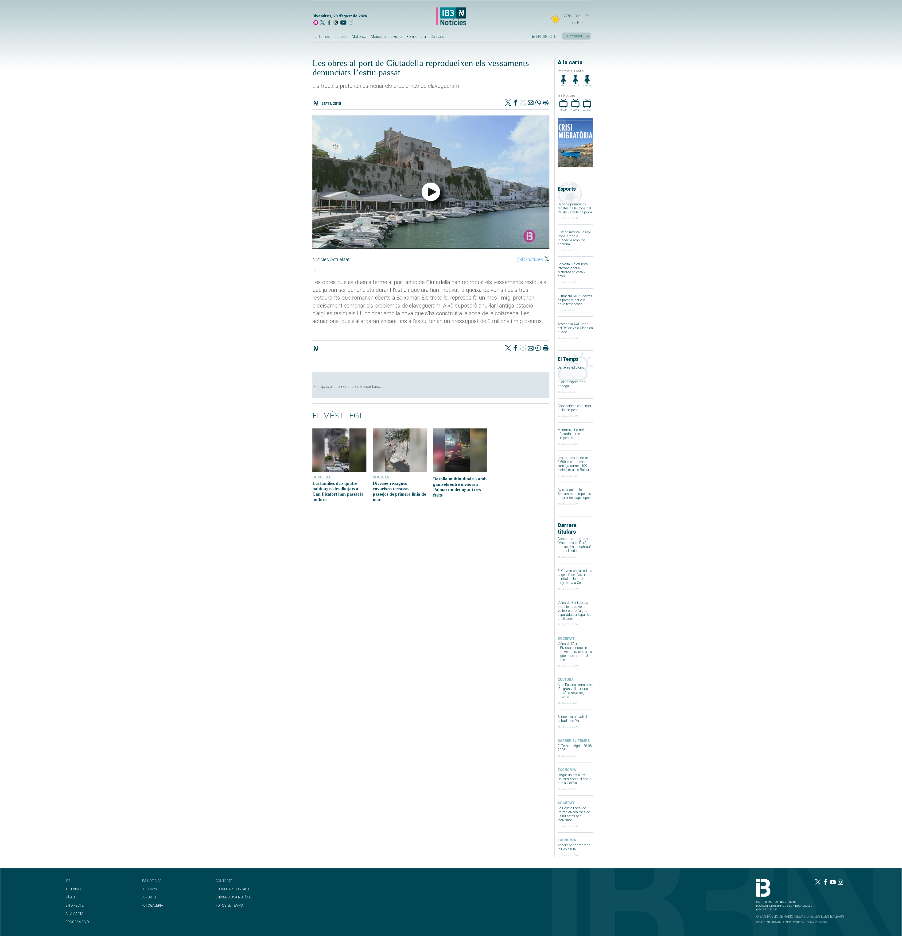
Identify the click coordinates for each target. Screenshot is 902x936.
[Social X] (322, 23)
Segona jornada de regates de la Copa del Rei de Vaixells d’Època (575, 208)
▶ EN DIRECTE (544, 36)
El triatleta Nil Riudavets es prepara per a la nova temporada (575, 300)
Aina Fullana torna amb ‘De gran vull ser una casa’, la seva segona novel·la (575, 691)
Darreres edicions (571, 368)
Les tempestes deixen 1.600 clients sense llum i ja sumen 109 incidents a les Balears (574, 464)
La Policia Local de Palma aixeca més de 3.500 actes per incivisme (574, 814)
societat (566, 639)
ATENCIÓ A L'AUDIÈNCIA (779, 922)
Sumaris (437, 36)
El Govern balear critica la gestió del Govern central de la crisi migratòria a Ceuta (575, 577)
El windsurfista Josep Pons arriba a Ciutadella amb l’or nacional (574, 238)
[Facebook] (329, 23)
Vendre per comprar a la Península (574, 847)
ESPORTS (148, 897)
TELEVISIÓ (73, 889)
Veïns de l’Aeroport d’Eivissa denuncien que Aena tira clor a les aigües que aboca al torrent (575, 652)
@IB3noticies (530, 259)
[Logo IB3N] (451, 17)
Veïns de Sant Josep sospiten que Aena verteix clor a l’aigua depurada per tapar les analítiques (574, 611)
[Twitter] (508, 103)
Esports (340, 36)
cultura (566, 680)
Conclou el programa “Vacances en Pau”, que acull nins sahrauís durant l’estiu (575, 545)
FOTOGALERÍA (152, 906)
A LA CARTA (74, 914)
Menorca (378, 36)
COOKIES (760, 922)
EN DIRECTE (75, 906)
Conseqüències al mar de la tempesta (574, 408)
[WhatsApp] (538, 103)
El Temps (322, 36)
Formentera (416, 36)
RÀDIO (70, 897)
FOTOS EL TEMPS (229, 906)
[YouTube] (343, 23)
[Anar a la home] (315, 23)
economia (567, 770)
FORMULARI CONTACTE (233, 889)
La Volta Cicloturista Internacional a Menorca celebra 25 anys (573, 270)
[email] (530, 103)
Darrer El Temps (574, 741)
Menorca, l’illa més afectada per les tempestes (572, 434)
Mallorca (359, 36)
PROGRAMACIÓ (77, 922)
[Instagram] (335, 23)
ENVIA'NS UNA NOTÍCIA (233, 897)
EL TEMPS (149, 889)
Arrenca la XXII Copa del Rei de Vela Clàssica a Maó (575, 328)
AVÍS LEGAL (799, 922)
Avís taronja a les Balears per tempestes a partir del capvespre (574, 494)
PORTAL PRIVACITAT (817, 922)
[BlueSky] (352, 23)
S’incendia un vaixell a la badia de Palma (574, 719)
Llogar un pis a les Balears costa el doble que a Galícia (574, 779)
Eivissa (396, 36)
